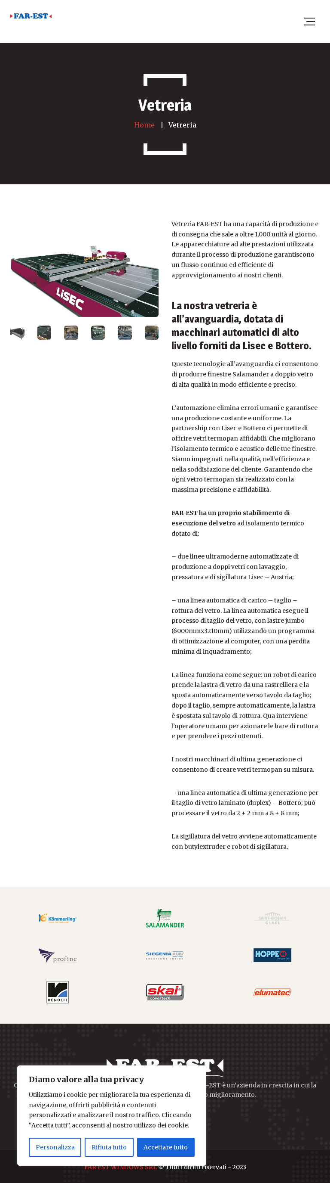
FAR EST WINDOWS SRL (120, 1167)
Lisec (255, 577)
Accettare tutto (166, 1147)
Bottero (289, 803)
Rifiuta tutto (109, 1147)
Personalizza (55, 1147)
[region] (111, 1115)
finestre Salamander (238, 374)
